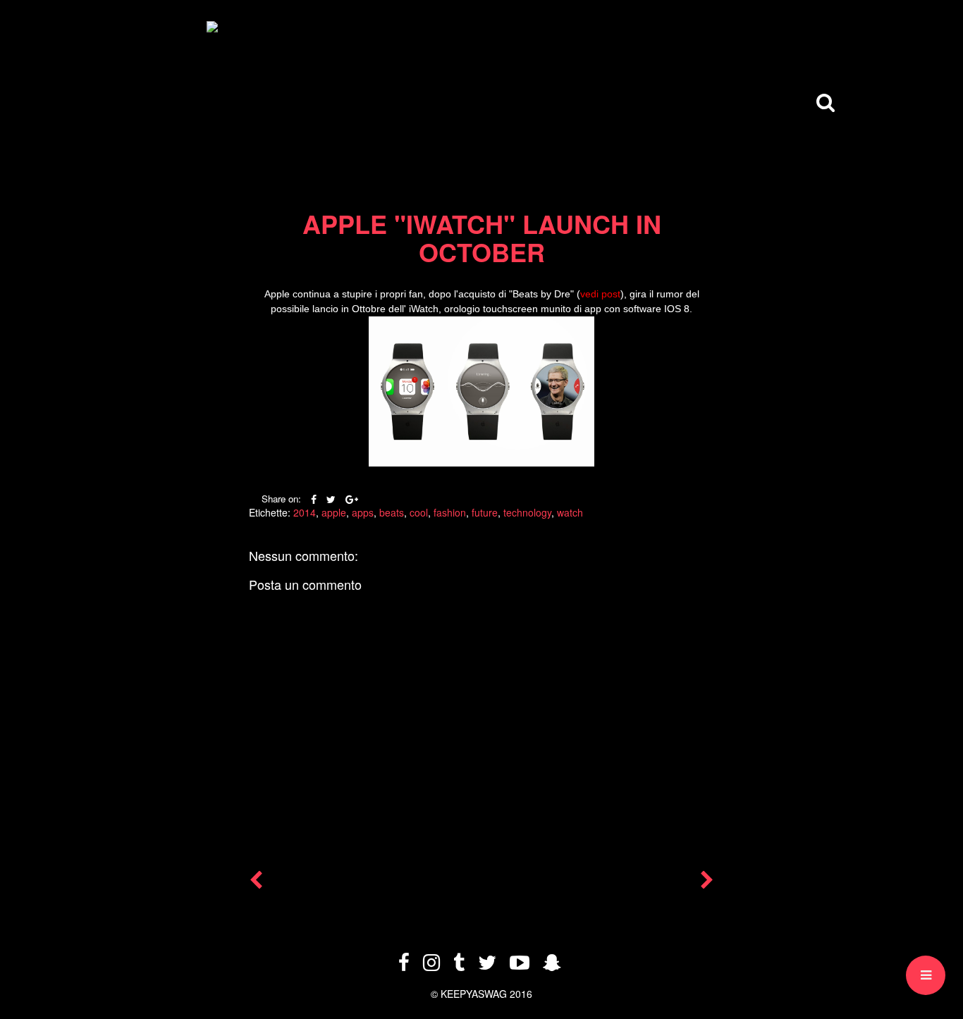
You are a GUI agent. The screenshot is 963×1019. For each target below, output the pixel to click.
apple (333, 512)
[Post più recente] (256, 883)
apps (363, 512)
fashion (450, 512)
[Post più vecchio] (707, 883)
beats (391, 512)
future (485, 512)
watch (570, 512)
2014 (304, 512)
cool (419, 512)
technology (527, 512)
